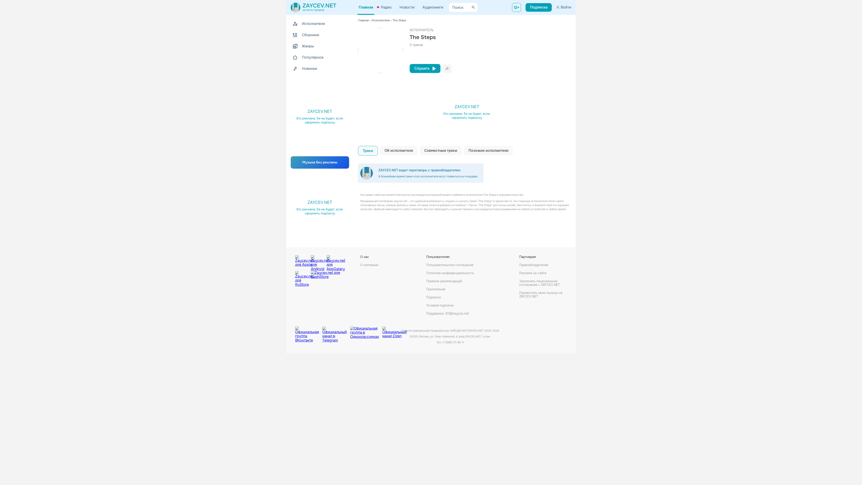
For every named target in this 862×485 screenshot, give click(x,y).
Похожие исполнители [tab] (488, 150)
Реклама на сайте (532, 273)
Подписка (433, 297)
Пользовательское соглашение (449, 265)
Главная (366, 7)
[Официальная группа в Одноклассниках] (366, 330)
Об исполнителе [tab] (399, 150)
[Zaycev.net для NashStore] (325, 279)
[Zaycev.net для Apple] (302, 262)
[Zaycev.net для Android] (317, 262)
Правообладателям (533, 265)
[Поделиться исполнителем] (447, 68)
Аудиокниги (432, 7)
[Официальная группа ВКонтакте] (308, 330)
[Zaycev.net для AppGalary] (333, 262)
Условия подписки (440, 305)
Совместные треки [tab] (440, 150)
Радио (386, 7)
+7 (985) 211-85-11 (453, 342)
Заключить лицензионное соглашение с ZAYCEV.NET (539, 283)
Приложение (435, 289)
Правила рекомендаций (444, 281)
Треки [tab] (368, 150)
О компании (369, 265)
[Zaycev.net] (313, 7)
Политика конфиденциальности (450, 273)
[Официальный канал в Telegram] (336, 330)
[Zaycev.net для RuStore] (302, 279)
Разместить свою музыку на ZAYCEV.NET (540, 294)
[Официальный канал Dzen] (394, 330)
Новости (407, 7)
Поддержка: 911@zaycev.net (447, 313)
